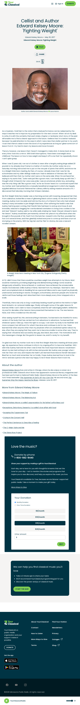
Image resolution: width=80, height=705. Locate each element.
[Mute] (75, 701)
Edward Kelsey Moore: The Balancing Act (19, 397)
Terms (34, 645)
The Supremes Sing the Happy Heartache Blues (36, 378)
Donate (70, 3)
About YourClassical (40, 622)
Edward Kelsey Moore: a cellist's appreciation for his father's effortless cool (33, 402)
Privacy (55, 633)
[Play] (6, 700)
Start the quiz (22, 589)
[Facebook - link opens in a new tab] (7, 685)
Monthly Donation (22, 502)
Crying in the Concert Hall (13, 417)
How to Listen (37, 633)
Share (41, 54)
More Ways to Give (19, 487)
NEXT (61, 544)
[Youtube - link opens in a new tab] (16, 685)
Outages (55, 639)
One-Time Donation (23, 505)
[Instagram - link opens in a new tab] (25, 685)
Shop (54, 645)
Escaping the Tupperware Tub (15, 412)
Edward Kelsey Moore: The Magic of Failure (20, 392)
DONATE (9, 647)
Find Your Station (59, 622)
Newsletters (57, 627)
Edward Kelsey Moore (34, 37)
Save (38, 61)
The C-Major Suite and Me (13, 427)
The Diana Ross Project (12, 432)
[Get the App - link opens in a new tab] (11, 660)
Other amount (20, 534)
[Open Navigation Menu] (52, 4)
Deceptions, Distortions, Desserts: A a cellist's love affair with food (29, 407)
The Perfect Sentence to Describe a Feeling (21, 422)
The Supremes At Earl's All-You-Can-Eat (36, 377)
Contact (34, 627)
